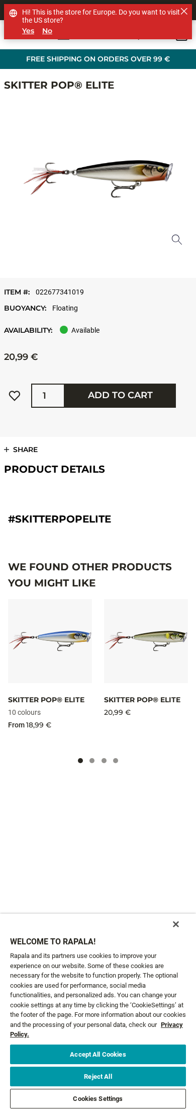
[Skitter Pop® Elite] (50, 641)
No (47, 31)
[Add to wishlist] (14, 395)
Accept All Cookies (98, 1054)
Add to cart (120, 395)
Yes (28, 31)
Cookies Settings (98, 1098)
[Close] (176, 924)
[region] (98, 1012)
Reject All (98, 1076)
